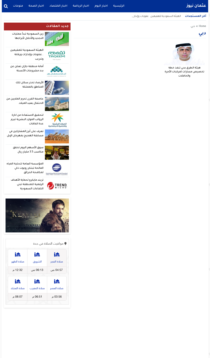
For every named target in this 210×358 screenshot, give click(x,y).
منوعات (18, 6)
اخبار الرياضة (81, 6)
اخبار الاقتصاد (58, 6)
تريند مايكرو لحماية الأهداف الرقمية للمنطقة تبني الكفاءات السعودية (27, 185)
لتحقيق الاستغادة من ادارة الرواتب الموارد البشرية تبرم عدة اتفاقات (27, 120)
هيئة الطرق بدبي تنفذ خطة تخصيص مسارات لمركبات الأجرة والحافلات (184, 72)
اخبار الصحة (36, 6)
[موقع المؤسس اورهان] (37, 216)
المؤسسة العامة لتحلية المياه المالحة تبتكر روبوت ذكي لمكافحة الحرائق (25, 168)
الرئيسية (118, 6)
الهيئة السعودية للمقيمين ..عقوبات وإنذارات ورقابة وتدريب (26, 55)
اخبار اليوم (101, 6)
